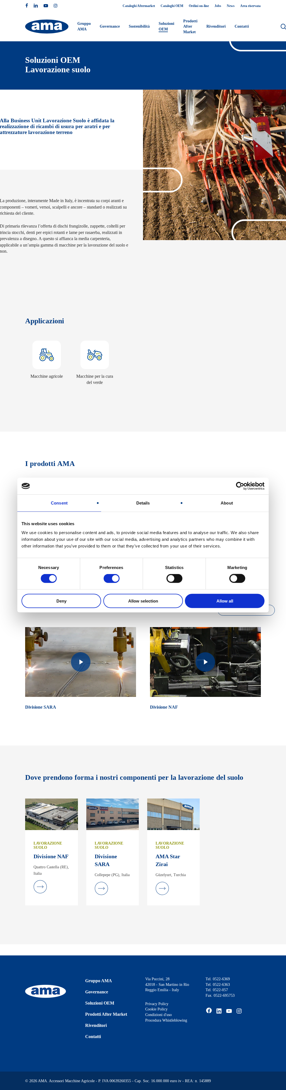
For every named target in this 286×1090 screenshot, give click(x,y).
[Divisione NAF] (51, 814)
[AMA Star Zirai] (173, 814)
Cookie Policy (156, 1009)
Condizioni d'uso (158, 1015)
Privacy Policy (156, 1004)
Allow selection (143, 600)
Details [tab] (143, 503)
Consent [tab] (59, 503)
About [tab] (227, 503)
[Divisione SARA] (112, 814)
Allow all (224, 600)
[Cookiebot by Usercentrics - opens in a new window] (240, 486)
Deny (61, 600)
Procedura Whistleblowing (166, 1020)
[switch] (112, 578)
